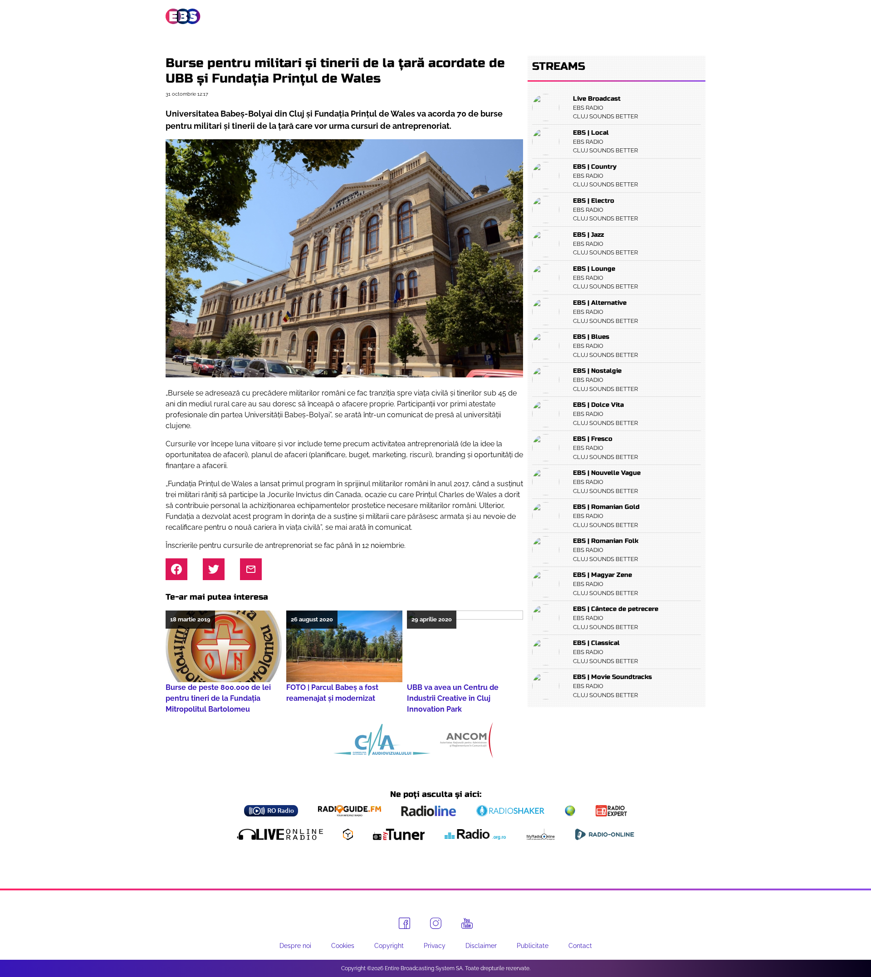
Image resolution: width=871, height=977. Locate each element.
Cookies (342, 945)
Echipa (434, 16)
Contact (580, 945)
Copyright (389, 945)
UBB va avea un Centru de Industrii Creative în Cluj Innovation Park (453, 698)
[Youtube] (467, 923)
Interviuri (539, 16)
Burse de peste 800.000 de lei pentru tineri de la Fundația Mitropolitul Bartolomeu (218, 698)
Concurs (596, 16)
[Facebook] (404, 923)
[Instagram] (435, 923)
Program (482, 16)
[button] (699, 16)
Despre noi (295, 945)
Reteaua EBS (379, 16)
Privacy (434, 945)
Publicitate (654, 16)
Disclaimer (481, 945)
